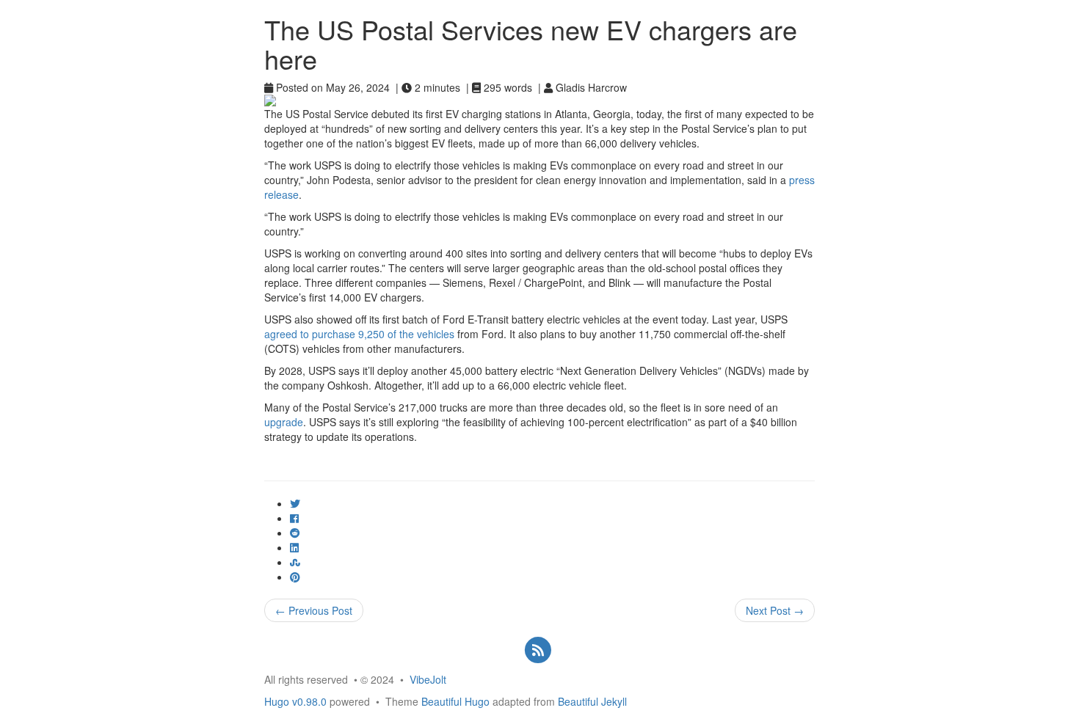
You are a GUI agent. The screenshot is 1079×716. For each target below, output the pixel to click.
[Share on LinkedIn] (294, 547)
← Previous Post (313, 610)
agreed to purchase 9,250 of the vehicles (359, 333)
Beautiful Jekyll (592, 701)
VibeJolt (428, 679)
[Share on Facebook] (294, 518)
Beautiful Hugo (455, 701)
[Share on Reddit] (295, 532)
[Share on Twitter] (295, 503)
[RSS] (537, 649)
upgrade (283, 421)
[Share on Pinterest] (295, 576)
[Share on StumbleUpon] (295, 562)
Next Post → (775, 610)
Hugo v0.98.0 (295, 701)
